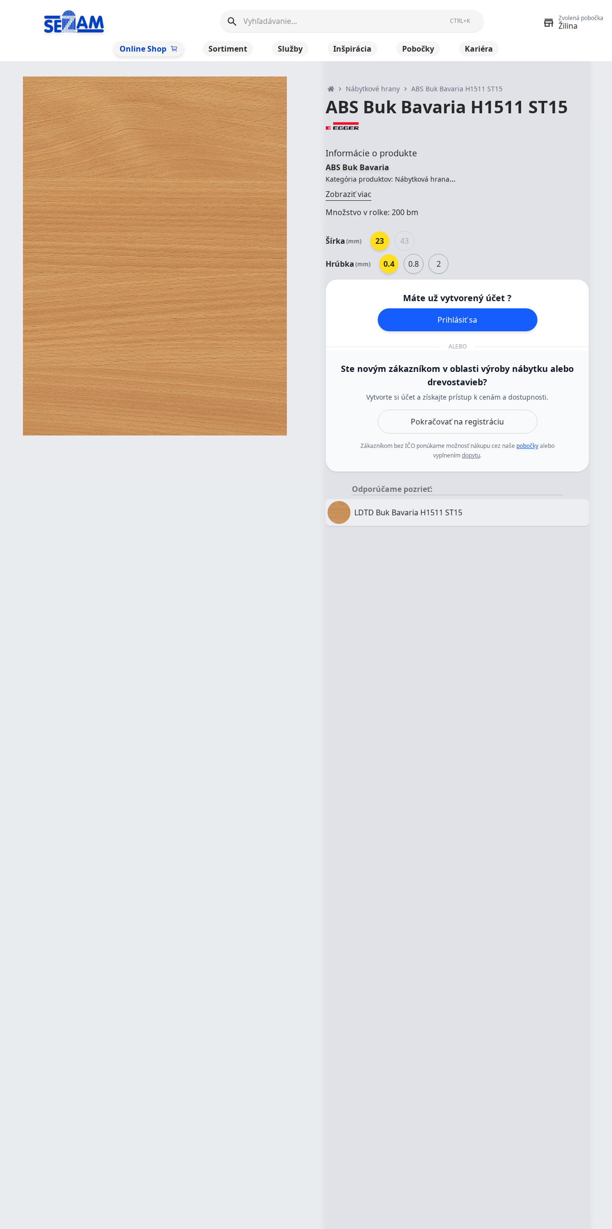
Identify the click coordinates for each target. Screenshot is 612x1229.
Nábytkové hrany (373, 88)
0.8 (413, 264)
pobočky (527, 446)
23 (379, 241)
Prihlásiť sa (457, 320)
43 (404, 241)
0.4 (388, 264)
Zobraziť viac (349, 194)
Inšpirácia (352, 49)
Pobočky (418, 49)
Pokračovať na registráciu (457, 421)
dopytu (471, 455)
